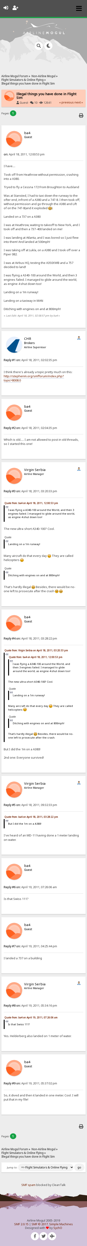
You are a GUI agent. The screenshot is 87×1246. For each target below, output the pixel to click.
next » (78, 102)
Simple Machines (61, 1224)
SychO (57, 1228)
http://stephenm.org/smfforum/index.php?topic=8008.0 (34, 378)
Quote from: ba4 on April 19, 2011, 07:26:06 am (31, 1017)
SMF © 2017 (40, 1224)
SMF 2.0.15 (21, 1224)
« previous (66, 102)
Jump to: (12, 1167)
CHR (27, 338)
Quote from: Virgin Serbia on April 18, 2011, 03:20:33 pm (36, 650)
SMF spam (28, 1185)
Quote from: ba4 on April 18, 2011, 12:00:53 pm (31, 503)
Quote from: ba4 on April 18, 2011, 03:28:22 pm (31, 816)
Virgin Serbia (34, 469)
